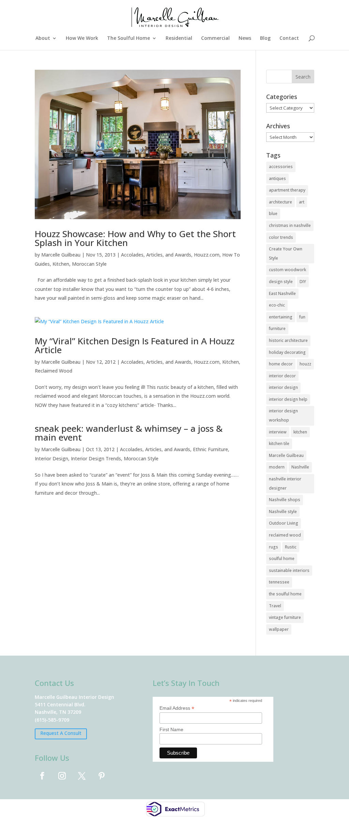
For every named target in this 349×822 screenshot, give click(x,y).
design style (281, 281)
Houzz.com (206, 254)
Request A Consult (60, 733)
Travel (275, 606)
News (245, 38)
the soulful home (285, 594)
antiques (277, 178)
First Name (171, 729)
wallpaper (279, 629)
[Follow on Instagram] (62, 775)
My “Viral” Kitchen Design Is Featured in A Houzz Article (134, 345)
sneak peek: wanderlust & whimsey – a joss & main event (129, 432)
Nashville (300, 467)
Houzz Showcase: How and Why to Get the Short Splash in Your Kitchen (135, 238)
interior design (283, 387)
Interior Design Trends (96, 458)
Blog (265, 38)
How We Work (82, 38)
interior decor (282, 376)
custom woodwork (287, 270)
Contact (289, 38)
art (301, 202)
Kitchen (60, 264)
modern (277, 467)
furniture (277, 328)
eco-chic (277, 305)
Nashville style (283, 511)
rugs (273, 547)
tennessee (279, 582)
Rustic (291, 547)
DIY (303, 281)
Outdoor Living (283, 523)
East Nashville (282, 293)
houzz (305, 364)
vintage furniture (285, 617)
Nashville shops (284, 500)
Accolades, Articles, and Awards (156, 254)
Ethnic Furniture (210, 449)
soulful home (281, 558)
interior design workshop (283, 415)
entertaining (280, 317)
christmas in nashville (290, 225)
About (42, 38)
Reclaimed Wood (53, 370)
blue (273, 213)
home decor (281, 364)
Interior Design (51, 458)
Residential (179, 38)
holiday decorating (287, 352)
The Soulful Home (128, 38)
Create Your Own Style (285, 253)
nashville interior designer (285, 483)
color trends (281, 237)
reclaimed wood (285, 535)
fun (302, 317)
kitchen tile (279, 443)
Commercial (215, 38)
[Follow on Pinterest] (101, 775)
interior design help (288, 399)
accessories (281, 166)
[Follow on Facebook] (42, 775)
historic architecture (288, 340)
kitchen (300, 432)
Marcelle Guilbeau (60, 254)
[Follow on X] (81, 775)
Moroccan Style (89, 264)
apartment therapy (287, 190)
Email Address (177, 708)
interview (278, 432)
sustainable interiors (289, 570)
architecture (280, 202)
